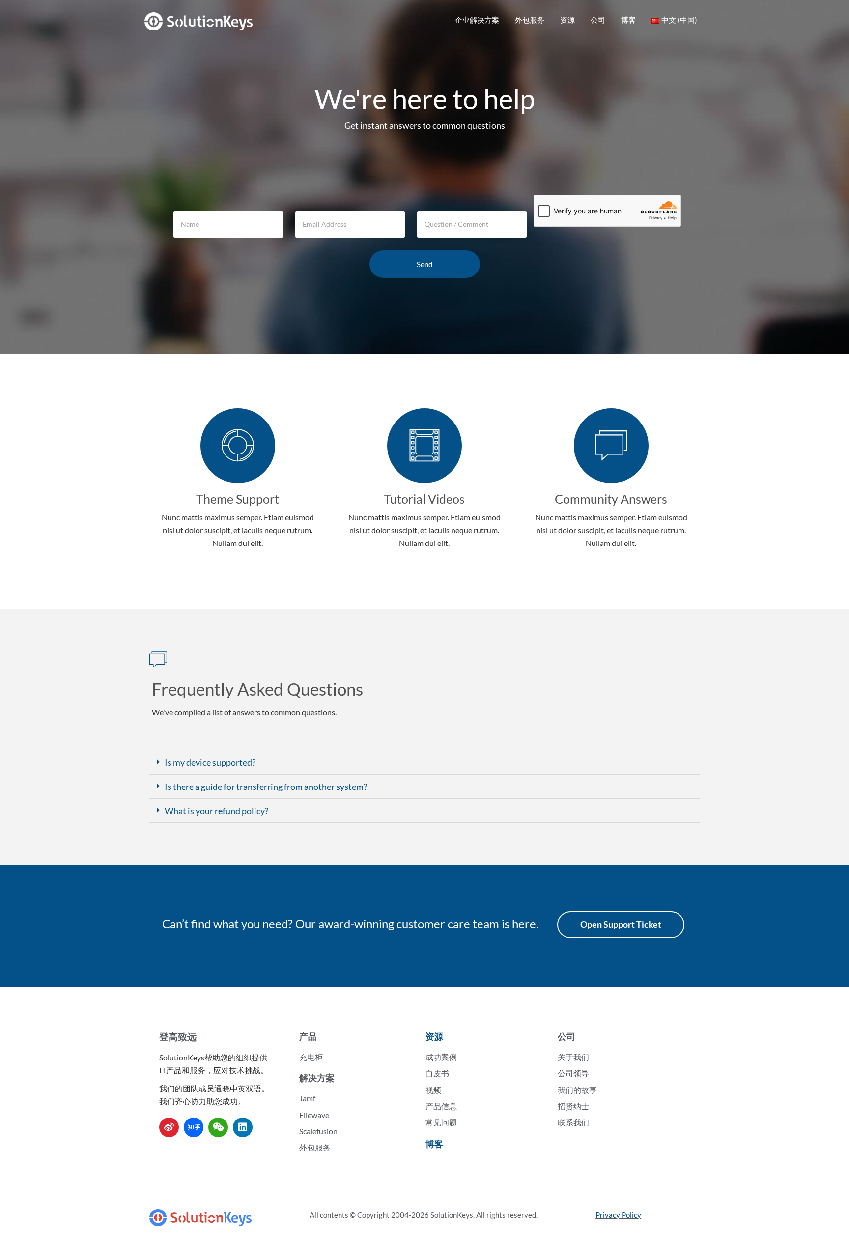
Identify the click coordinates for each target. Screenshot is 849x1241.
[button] (424, 763)
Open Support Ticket (620, 924)
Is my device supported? (210, 762)
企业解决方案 (477, 19)
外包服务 (529, 19)
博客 (628, 19)
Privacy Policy (618, 1215)
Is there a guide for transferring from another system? (266, 786)
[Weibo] (169, 1127)
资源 (567, 19)
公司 (598, 19)
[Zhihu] (193, 1127)
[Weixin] (218, 1127)
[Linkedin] (243, 1127)
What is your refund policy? (216, 810)
